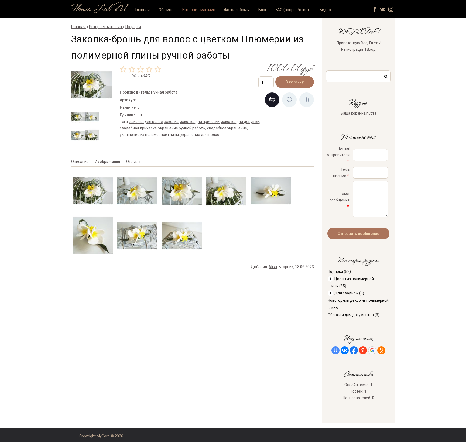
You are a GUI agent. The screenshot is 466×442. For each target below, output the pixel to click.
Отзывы (133, 161)
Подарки (339, 271)
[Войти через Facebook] (354, 350)
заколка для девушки (240, 121)
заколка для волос (146, 121)
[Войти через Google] (372, 350)
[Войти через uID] (335, 350)
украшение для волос (199, 134)
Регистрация (352, 49)
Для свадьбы (349, 293)
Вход (371, 49)
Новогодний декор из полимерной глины (358, 304)
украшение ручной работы (181, 128)
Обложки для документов (353, 315)
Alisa (273, 267)
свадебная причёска (138, 128)
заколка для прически (200, 121)
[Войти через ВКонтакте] (345, 350)
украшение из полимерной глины (149, 134)
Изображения (107, 161)
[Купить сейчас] (272, 99)
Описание (80, 161)
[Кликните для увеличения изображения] (91, 85)
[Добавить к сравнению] (306, 99)
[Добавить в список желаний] (289, 99)
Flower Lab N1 (99, 9)
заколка (171, 121)
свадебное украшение (227, 128)
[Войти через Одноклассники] (381, 350)
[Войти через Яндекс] (363, 350)
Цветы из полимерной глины (351, 282)
